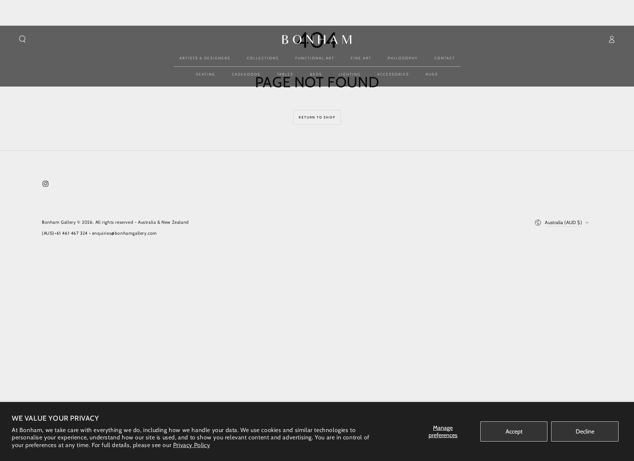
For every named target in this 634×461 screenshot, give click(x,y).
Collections (263, 58)
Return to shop (317, 117)
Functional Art (314, 58)
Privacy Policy (191, 445)
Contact (444, 58)
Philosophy (403, 58)
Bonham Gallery (59, 222)
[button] (22, 39)
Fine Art (361, 58)
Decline (585, 431)
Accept (514, 431)
